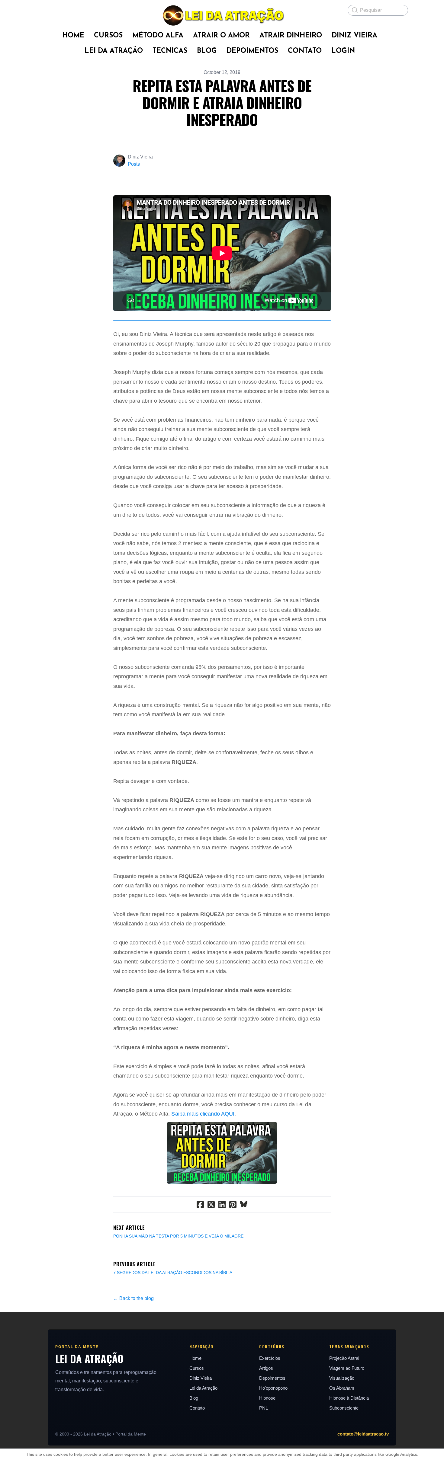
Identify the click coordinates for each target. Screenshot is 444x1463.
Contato (197, 1407)
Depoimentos (272, 1378)
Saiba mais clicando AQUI (202, 1114)
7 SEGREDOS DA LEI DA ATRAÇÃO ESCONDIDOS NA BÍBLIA (172, 1272)
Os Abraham (341, 1388)
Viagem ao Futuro (346, 1368)
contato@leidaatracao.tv (363, 1433)
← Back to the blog (133, 1298)
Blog (193, 1398)
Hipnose (267, 1398)
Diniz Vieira (200, 1378)
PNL (263, 1407)
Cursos (196, 1368)
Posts (134, 164)
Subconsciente (344, 1407)
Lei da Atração (203, 1388)
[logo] (222, 15)
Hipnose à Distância (349, 1398)
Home (195, 1358)
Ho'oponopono (273, 1388)
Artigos (266, 1368)
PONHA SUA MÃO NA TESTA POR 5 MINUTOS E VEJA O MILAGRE (178, 1236)
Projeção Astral (344, 1358)
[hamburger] (41, 9)
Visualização (341, 1378)
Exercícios (269, 1358)
